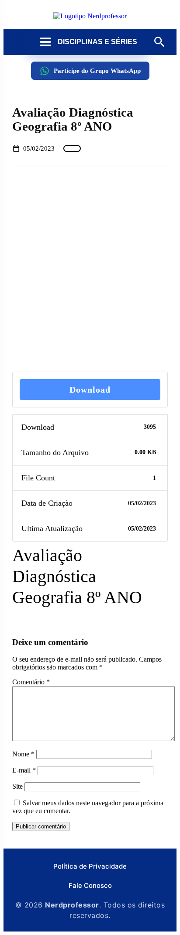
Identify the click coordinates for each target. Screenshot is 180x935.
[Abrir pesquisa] (159, 41)
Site (17, 786)
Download (90, 389)
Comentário (31, 682)
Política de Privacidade (90, 866)
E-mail (24, 770)
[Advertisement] (90, 269)
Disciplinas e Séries (97, 41)
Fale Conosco (90, 885)
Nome (23, 754)
